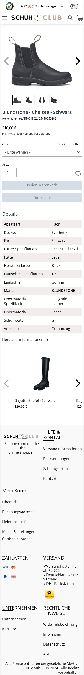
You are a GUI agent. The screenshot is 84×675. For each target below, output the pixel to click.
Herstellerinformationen (25, 339)
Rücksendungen (56, 458)
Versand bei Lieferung (36, 133)
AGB (46, 654)
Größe (6, 144)
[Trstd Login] (77, 6)
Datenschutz (54, 644)
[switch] (74, 6)
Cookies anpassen (17, 539)
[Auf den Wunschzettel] (78, 173)
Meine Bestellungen (18, 531)
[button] (77, 60)
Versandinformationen (62, 448)
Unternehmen (14, 618)
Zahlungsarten (55, 468)
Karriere (9, 628)
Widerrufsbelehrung (60, 624)
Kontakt (49, 478)
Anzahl (7, 164)
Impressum (52, 634)
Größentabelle (68, 144)
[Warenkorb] (79, 18)
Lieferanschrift (14, 521)
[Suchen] (70, 18)
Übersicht (10, 501)
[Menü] (4, 18)
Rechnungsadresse (18, 511)
